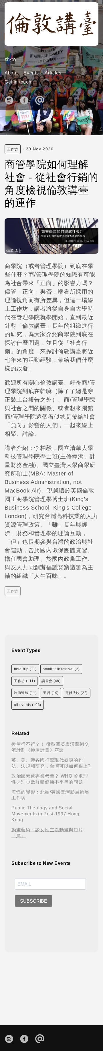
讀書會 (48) (51, 681)
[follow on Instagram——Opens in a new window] (11, 99)
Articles (53, 72)
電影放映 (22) (76, 693)
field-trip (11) (25, 669)
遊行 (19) (51, 693)
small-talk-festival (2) (61, 669)
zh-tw (11, 59)
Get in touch (18, 82)
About (11, 72)
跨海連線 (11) (25, 693)
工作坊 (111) (24, 681)
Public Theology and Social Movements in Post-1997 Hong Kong (45, 813)
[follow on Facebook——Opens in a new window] (26, 99)
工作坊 (12, 149)
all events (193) (27, 705)
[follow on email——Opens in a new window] (41, 99)
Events (31, 72)
